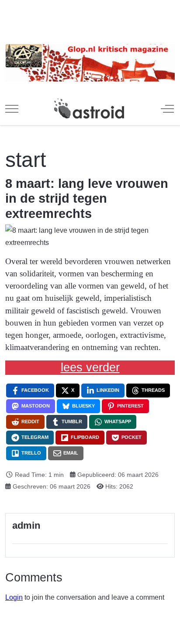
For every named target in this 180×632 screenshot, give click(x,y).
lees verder (90, 367)
